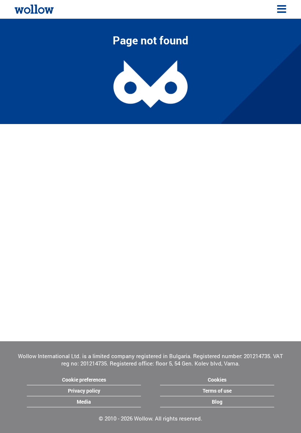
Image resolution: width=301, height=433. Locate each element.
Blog (217, 401)
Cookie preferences (84, 379)
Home (21, 8)
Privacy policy (84, 390)
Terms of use (217, 390)
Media (84, 401)
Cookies (217, 379)
